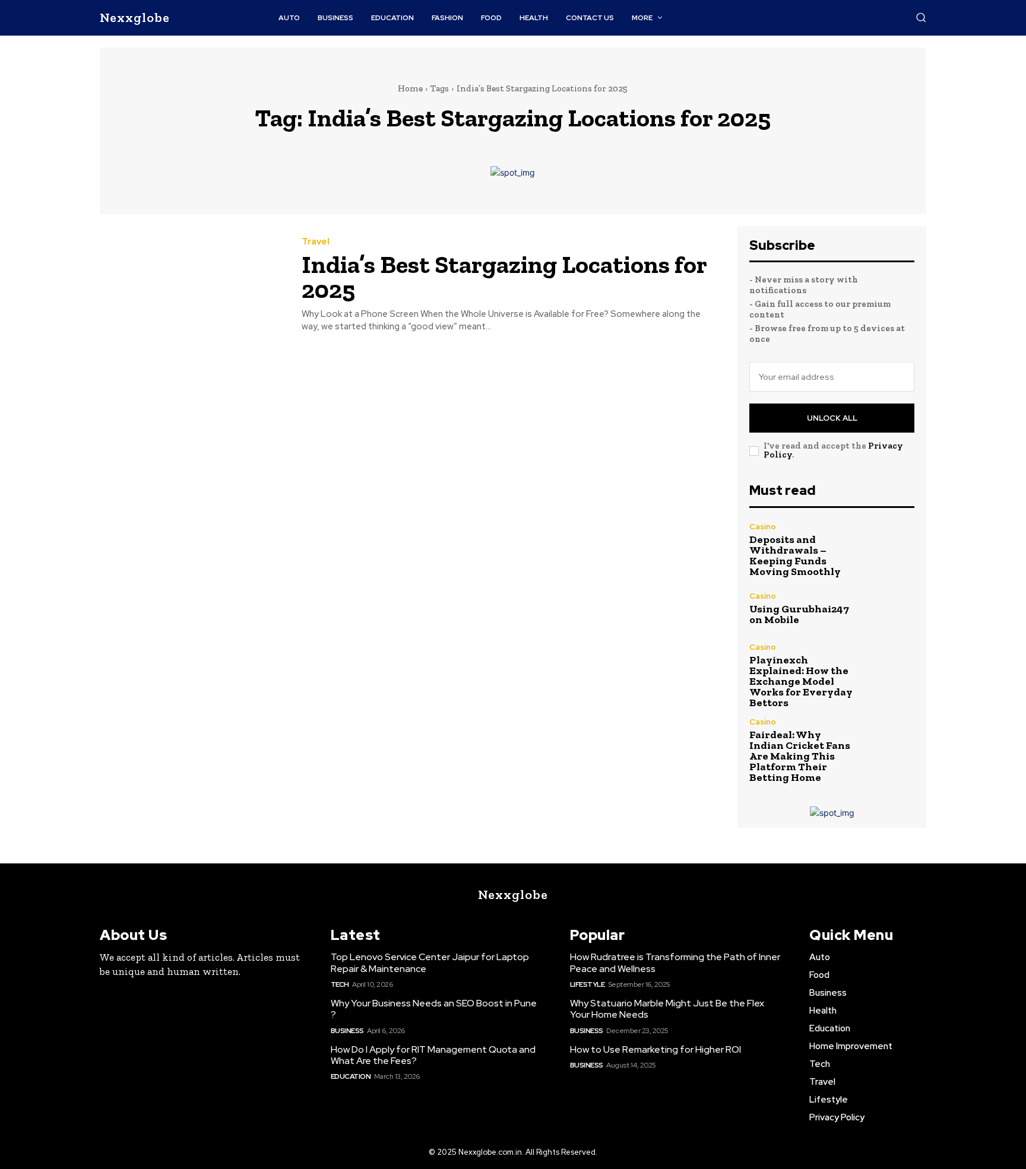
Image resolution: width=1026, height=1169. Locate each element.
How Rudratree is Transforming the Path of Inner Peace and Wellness (675, 962)
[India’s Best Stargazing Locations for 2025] (192, 285)
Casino (762, 527)
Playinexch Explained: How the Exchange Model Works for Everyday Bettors (801, 681)
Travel (316, 241)
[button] (921, 17)
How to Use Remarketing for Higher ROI (655, 1049)
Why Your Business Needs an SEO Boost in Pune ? (434, 1009)
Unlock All (832, 418)
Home (410, 88)
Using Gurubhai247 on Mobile (799, 614)
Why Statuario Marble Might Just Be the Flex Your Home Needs (667, 1009)
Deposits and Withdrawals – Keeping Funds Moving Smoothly (795, 555)
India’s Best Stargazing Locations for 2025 (504, 276)
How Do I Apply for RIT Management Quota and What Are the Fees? (433, 1055)
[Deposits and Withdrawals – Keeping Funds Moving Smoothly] (889, 547)
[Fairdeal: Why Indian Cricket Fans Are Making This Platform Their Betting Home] (889, 742)
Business (347, 1030)
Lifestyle (587, 984)
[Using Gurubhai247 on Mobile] (889, 608)
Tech (340, 984)
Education (351, 1076)
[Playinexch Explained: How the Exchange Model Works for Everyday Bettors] (889, 667)
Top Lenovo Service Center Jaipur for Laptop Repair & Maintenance (430, 962)
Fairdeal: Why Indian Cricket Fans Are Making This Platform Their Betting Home (799, 756)
